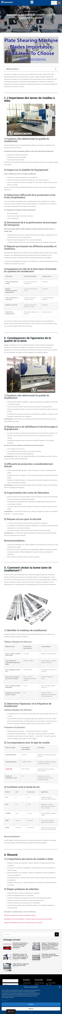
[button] (59, 987)
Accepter (31, 1004)
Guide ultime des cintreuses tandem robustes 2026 (21, 964)
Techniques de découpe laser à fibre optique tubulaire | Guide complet (50, 955)
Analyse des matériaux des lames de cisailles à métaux (19, 915)
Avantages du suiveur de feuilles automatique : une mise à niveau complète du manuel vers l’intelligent (20, 956)
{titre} (31, 1012)
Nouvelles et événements (31, 11)
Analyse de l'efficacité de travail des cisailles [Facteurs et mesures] (23, 922)
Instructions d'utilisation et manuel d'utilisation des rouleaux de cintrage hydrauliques (20, 945)
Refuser (31, 1008)
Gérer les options (5, 1000)
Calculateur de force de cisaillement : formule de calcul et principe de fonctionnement (28, 919)
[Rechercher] (59, 3)
